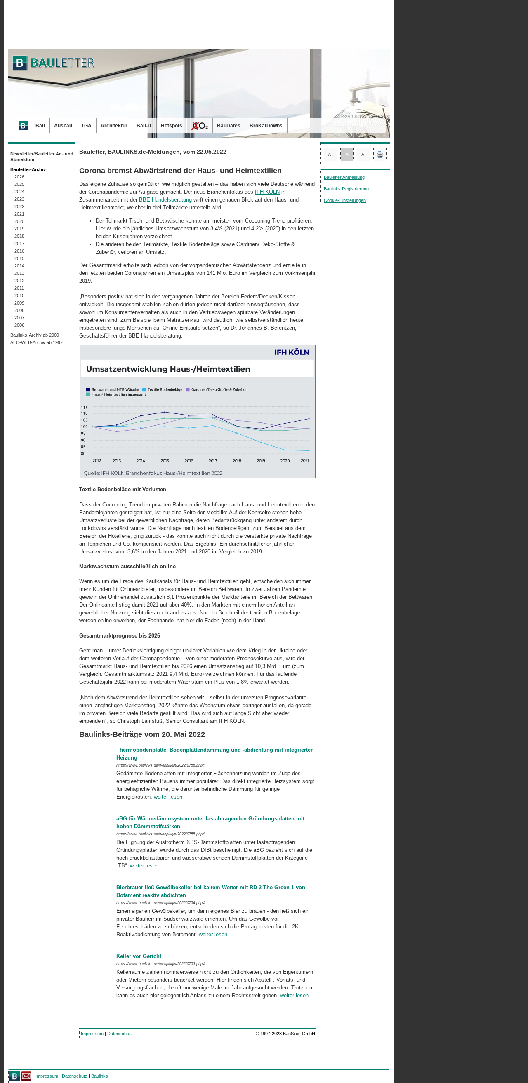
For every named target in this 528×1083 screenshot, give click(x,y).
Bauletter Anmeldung (344, 177)
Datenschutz (120, 1033)
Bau (40, 126)
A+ (330, 154)
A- (363, 154)
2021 (19, 213)
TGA (86, 126)
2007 (19, 317)
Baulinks (99, 1076)
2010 (19, 295)
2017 (19, 243)
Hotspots (171, 126)
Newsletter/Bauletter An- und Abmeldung (41, 156)
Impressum (92, 1033)
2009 (19, 302)
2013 (19, 273)
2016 (19, 250)
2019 (19, 228)
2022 (19, 206)
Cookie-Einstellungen (345, 200)
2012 (19, 280)
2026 (19, 176)
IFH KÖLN (267, 192)
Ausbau (63, 126)
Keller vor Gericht (138, 956)
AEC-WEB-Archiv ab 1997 (36, 342)
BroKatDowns (266, 126)
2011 (19, 288)
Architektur (114, 126)
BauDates (228, 126)
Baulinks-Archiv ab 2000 (34, 335)
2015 (19, 258)
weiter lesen (168, 797)
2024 (19, 191)
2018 (19, 236)
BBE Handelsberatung (165, 200)
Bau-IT (144, 126)
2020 (19, 221)
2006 (19, 325)
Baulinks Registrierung (346, 188)
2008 (19, 310)
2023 (19, 199)
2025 (19, 184)
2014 (19, 265)
